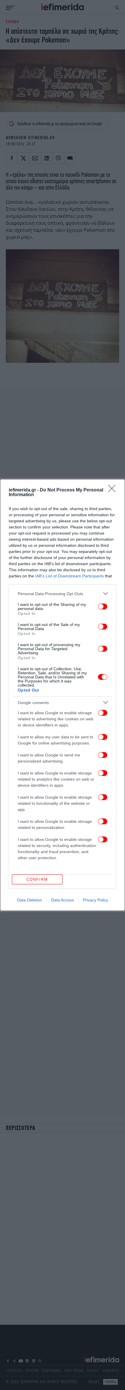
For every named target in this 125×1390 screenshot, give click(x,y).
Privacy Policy (95, 900)
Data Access (62, 900)
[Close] (113, 490)
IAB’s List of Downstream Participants (69, 576)
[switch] (102, 606)
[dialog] (62, 695)
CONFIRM (37, 879)
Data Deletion (29, 900)
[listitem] (62, 593)
